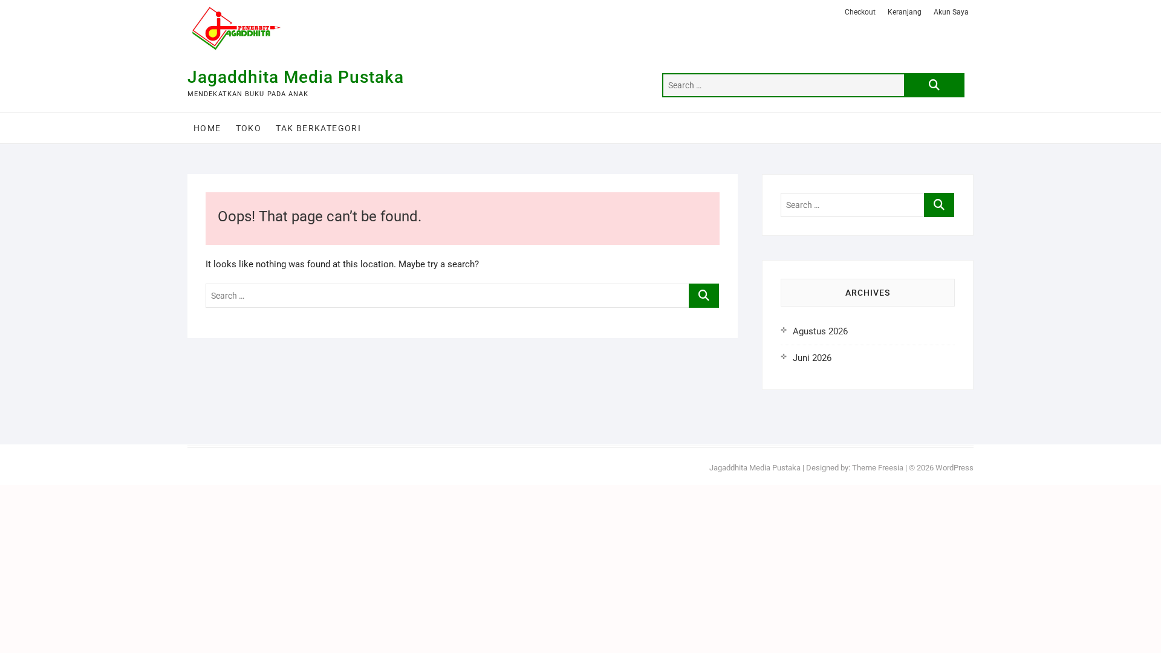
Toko (249, 128)
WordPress (954, 467)
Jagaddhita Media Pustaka (295, 77)
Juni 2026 (812, 357)
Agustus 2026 (820, 331)
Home (207, 128)
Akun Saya (951, 12)
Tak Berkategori (318, 128)
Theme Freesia (877, 467)
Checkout (860, 12)
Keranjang (905, 12)
